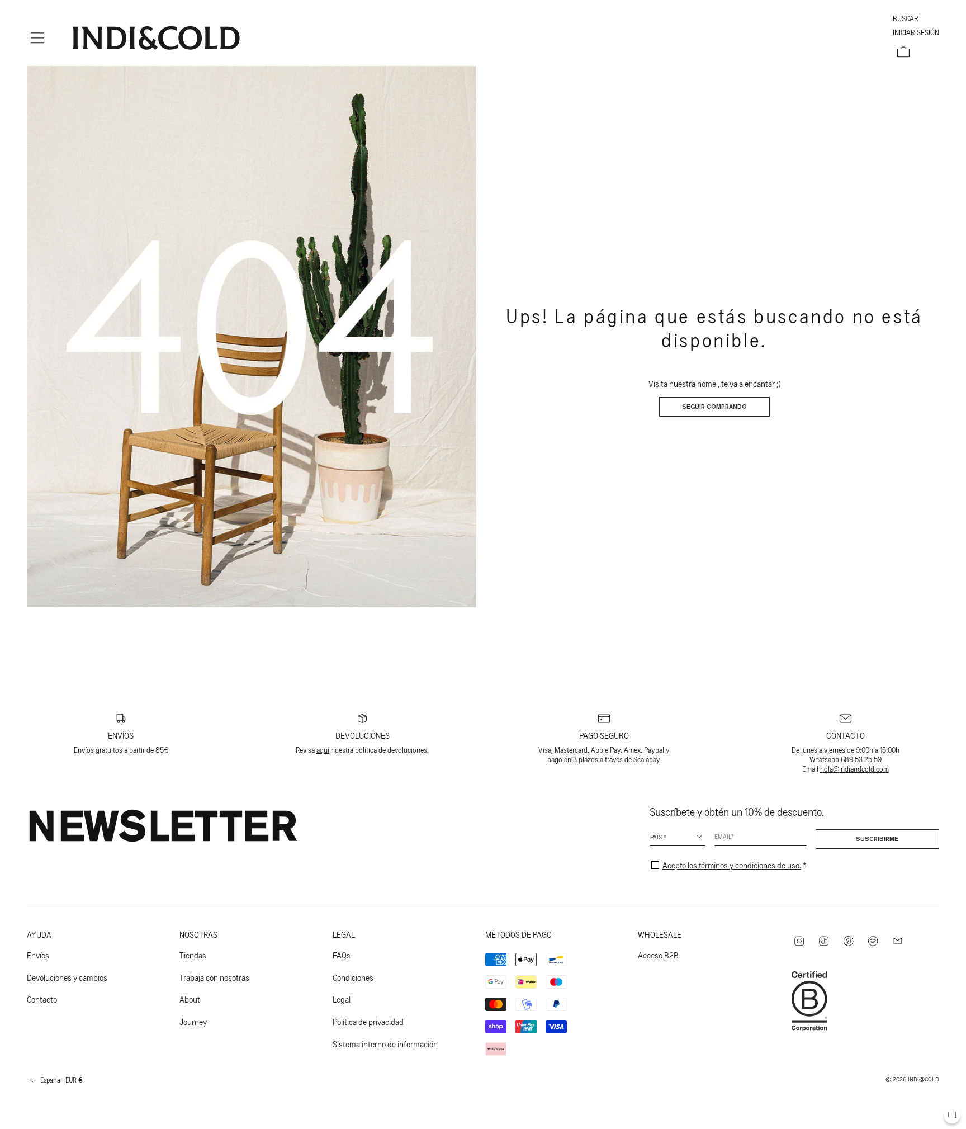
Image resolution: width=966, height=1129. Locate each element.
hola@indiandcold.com (854, 768)
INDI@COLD (923, 1079)
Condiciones (353, 977)
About (189, 999)
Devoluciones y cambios (67, 977)
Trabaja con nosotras (214, 977)
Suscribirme (877, 839)
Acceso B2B (658, 955)
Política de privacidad (368, 1021)
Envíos (38, 955)
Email (722, 836)
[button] (37, 38)
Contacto (42, 999)
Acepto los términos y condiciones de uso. (731, 864)
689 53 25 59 (861, 759)
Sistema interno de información (385, 1043)
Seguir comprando (714, 407)
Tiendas (192, 955)
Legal (342, 999)
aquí (322, 749)
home (706, 383)
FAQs (342, 955)
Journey (193, 1021)
